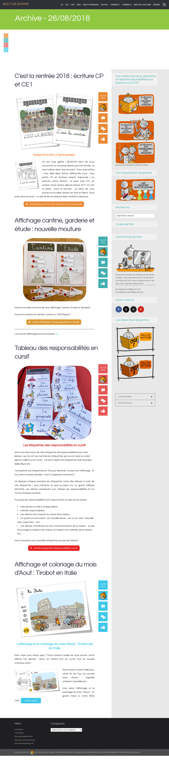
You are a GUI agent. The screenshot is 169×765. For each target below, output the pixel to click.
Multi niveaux (91, 4)
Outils (104, 4)
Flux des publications (23, 736)
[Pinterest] (141, 309)
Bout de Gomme (16, 4)
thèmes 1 (115, 4)
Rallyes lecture (142, 4)
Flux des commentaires (25, 740)
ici (57, 334)
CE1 (67, 4)
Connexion (19, 733)
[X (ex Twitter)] (133, 309)
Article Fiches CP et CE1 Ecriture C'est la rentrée (56, 204)
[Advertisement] (84, 49)
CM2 (79, 4)
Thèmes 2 (127, 4)
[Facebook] (119, 309)
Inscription (19, 729)
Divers (156, 4)
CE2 (72, 4)
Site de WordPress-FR (24, 743)
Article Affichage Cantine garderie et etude (55, 322)
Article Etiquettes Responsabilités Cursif (56, 548)
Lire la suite (31, 700)
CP (62, 4)
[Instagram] (126, 309)
